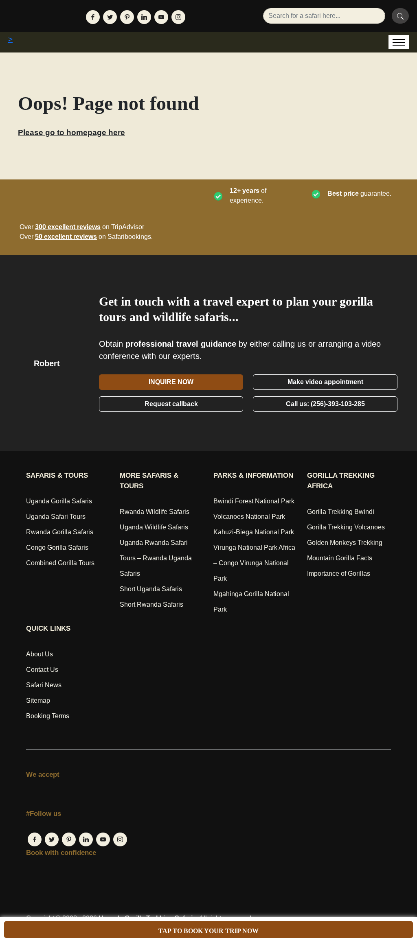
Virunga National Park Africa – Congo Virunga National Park (254, 563)
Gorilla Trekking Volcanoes (346, 527)
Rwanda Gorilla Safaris (59, 532)
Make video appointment (325, 381)
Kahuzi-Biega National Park (253, 532)
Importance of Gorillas (338, 573)
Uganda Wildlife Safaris (154, 527)
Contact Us (42, 669)
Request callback (171, 403)
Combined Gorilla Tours (60, 563)
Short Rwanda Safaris (151, 604)
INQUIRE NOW (171, 381)
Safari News (43, 685)
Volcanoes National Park (249, 516)
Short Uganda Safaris (151, 589)
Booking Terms (47, 716)
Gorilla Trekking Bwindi (340, 511)
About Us (39, 654)
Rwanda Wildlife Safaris (154, 511)
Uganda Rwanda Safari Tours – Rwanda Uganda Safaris (156, 558)
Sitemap (38, 700)
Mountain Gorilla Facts (339, 558)
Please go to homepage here (71, 132)
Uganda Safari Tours (56, 516)
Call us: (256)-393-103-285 (325, 403)
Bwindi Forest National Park (253, 501)
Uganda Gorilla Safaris (59, 501)
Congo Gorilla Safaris (57, 547)
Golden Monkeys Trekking (344, 542)
